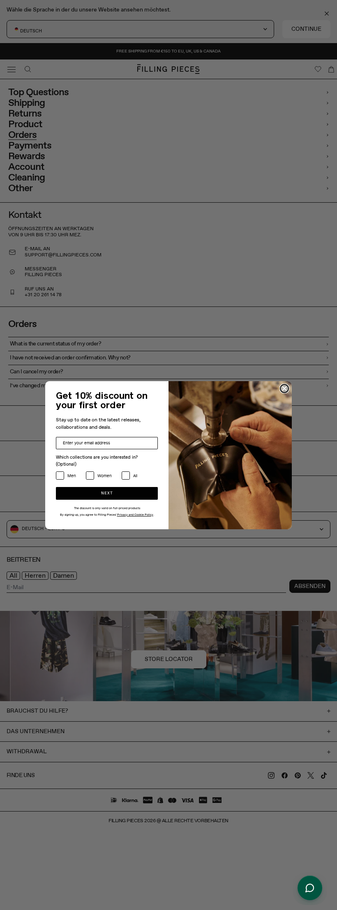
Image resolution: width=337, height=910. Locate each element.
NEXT (107, 493)
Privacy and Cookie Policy (135, 515)
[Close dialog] (284, 388)
